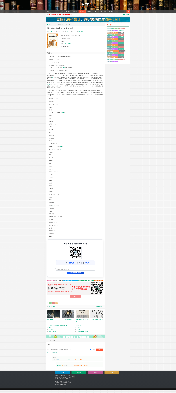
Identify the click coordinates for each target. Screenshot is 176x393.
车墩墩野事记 (99, 306)
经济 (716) (121, 30)
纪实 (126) (109, 55)
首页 (48, 11)
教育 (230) (115, 45)
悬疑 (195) (109, 49)
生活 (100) (109, 61)
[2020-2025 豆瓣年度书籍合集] (96, 314)
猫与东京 (51, 327)
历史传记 (68, 11)
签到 (70, 349)
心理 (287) (115, 41)
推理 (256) (115, 43)
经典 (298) (109, 41)
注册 (128, 14)
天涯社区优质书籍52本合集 (82, 331)
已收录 (67, 31)
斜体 (67, 349)
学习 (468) (109, 34)
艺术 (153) (109, 53)
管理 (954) (115, 30)
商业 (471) (121, 32)
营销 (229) (121, 45)
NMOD (73, 376)
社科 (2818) (109, 30)
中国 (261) (109, 43)
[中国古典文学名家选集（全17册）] (82, 314)
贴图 (53, 349)
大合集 (54, 11)
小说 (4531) (116, 28)
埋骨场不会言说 (52, 329)
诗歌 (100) (115, 61)
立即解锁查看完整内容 (75, 272)
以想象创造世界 (51, 306)
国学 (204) (109, 47)
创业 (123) (115, 55)
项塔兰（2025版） (53, 331)
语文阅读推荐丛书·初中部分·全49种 (60, 28)
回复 (69, 359)
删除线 (60, 349)
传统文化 (96, 11)
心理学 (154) (122, 51)
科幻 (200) (115, 47)
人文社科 (60, 11)
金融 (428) (109, 36)
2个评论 (74, 31)
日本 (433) (121, 34)
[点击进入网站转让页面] (88, 19)
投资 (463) (115, 34)
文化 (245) (121, 43)
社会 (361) (109, 38)
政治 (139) (115, 53)
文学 (68, 44)
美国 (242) (109, 45)
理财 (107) (115, 59)
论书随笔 (78, 327)
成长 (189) (115, 49)
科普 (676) (109, 32)
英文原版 (103, 11)
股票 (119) (109, 57)
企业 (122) (121, 55)
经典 (70, 44)
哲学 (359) (115, 38)
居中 (64, 349)
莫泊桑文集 (79, 325)
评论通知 (93, 349)
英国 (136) (121, 53)
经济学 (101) (121, 59)
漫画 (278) (121, 41)
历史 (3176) (122, 28)
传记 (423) (115, 36)
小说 (65, 44)
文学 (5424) (109, 28)
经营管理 (89, 11)
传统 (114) (121, 57)
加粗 (56, 349)
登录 (124, 14)
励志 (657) (115, 32)
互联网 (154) (110, 51)
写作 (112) (109, 59)
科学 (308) (121, 38)
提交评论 (100, 350)
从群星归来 (79, 329)
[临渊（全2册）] (53, 314)
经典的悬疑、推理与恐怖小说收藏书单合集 (58, 325)
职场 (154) (116, 51)
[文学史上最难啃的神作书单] (68, 314)
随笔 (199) (121, 47)
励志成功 (110, 11)
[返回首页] (47, 24)
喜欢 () (76, 296)
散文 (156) (121, 49)
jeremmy (59, 365)
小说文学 (82, 11)
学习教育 (75, 11)
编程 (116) (115, 57)
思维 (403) (121, 36)
